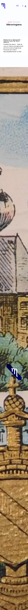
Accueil (10, 22)
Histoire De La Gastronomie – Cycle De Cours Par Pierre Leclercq (12, 41)
